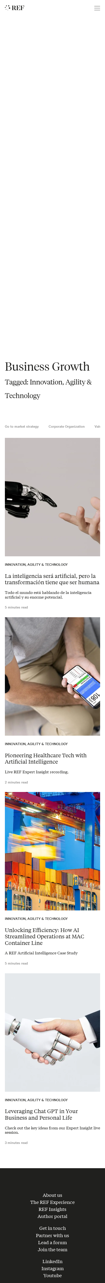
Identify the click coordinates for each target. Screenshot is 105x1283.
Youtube (52, 1275)
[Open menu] (97, 8)
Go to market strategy (22, 426)
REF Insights (52, 1209)
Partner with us (52, 1235)
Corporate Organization (67, 426)
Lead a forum (52, 1242)
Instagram (53, 1268)
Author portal (52, 1216)
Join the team (52, 1249)
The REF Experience (52, 1202)
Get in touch (52, 1228)
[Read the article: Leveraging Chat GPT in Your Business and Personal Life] (52, 1032)
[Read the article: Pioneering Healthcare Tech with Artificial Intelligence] (52, 676)
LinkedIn (52, 1261)
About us (52, 1195)
